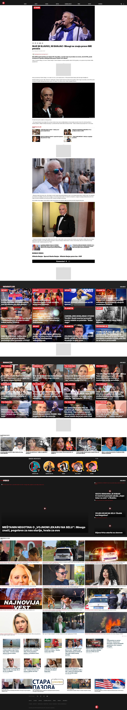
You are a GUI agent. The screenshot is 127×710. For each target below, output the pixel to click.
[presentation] (96, 458)
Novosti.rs (9, 287)
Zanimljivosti (68, 3)
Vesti (36, 3)
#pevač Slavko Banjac (51, 256)
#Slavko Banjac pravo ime (69, 256)
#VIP (80, 256)
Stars (46, 3)
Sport (89, 3)
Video (6, 480)
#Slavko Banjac (37, 256)
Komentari (61, 261)
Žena (79, 3)
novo (25, 3)
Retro (57, 3)
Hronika (100, 3)
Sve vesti (123, 286)
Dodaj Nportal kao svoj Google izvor (41, 54)
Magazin (7, 362)
